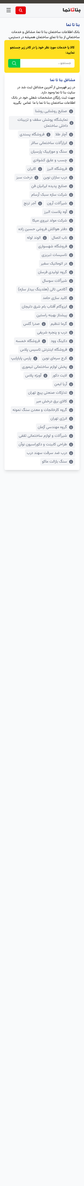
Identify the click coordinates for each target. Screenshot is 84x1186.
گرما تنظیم (59, 324)
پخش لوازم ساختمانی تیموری (44, 367)
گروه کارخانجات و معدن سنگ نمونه (39, 410)
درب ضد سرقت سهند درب (47, 453)
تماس (27, 103)
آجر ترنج (30, 203)
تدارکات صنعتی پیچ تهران (47, 393)
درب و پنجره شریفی (52, 333)
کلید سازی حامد (55, 298)
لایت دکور (59, 376)
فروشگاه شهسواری (52, 246)
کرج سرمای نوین (54, 358)
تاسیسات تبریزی (54, 255)
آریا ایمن (60, 384)
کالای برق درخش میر (51, 401)
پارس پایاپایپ (21, 358)
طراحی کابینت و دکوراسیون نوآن (43, 444)
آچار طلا (61, 135)
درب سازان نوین (55, 178)
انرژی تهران (58, 419)
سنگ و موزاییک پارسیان (49, 152)
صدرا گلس (31, 324)
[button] (8, 10)
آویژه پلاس (33, 376)
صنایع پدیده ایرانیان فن (49, 186)
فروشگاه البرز (57, 169)
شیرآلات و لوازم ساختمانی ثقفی (43, 436)
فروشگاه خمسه (28, 341)
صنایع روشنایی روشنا (51, 111)
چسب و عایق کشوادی (50, 160)
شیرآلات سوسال (54, 281)
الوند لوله (34, 238)
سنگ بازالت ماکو (54, 462)
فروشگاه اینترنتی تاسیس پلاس (43, 350)
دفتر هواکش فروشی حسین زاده (42, 229)
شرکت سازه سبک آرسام (49, 195)
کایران (31, 169)
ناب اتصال (59, 238)
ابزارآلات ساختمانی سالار (49, 143)
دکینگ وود (59, 341)
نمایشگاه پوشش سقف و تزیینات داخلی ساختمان (42, 123)
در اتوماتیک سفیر (54, 264)
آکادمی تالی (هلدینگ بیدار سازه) (42, 289)
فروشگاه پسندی (32, 135)
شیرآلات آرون (57, 203)
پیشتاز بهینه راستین (51, 315)
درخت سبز (24, 178)
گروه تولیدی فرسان (52, 272)
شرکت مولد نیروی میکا (49, 221)
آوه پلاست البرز (55, 212)
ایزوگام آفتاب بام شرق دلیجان (44, 307)
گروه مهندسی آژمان (52, 427)
